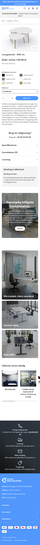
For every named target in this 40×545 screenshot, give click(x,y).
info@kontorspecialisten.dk (15, 494)
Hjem (3, 20)
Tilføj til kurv (27, 98)
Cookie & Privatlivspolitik (20, 540)
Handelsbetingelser (7, 540)
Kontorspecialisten (11, 537)
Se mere (20, 228)
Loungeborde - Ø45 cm (12, 20)
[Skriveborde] (10, 378)
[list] (20, 37)
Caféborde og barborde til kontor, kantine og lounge (28, 393)
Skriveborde (10, 389)
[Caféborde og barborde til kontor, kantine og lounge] (28, 378)
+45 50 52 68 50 (14, 490)
